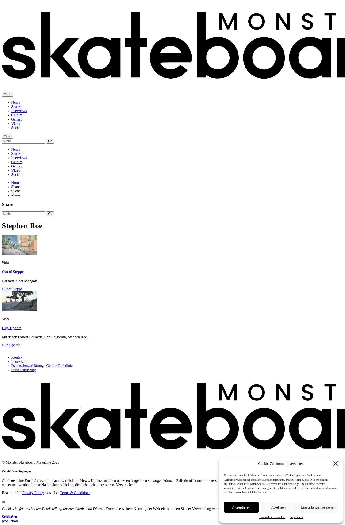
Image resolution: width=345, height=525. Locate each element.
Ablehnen (278, 507)
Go (50, 141)
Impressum (296, 517)
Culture (16, 115)
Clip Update (11, 328)
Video (15, 123)
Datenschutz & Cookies (272, 517)
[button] (335, 463)
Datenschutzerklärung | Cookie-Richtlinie (42, 366)
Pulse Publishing (23, 370)
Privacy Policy (33, 493)
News (15, 102)
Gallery (16, 119)
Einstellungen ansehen (318, 507)
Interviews (19, 111)
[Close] (4, 502)
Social (15, 128)
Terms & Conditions (75, 493)
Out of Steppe (13, 272)
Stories (16, 107)
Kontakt (17, 357)
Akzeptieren (241, 507)
